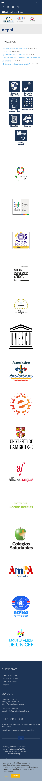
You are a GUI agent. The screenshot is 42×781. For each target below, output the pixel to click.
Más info (7, 776)
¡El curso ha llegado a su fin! (14, 54)
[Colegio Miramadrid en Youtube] (13, 7)
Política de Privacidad (17, 749)
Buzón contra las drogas (13, 12)
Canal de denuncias (12, 751)
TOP (21, 738)
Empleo (6, 684)
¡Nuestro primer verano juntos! (15, 48)
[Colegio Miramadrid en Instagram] (18, 7)
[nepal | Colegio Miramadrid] (9, 21)
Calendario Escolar (10, 681)
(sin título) (7, 51)
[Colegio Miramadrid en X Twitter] (8, 7)
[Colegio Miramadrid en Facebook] (3, 7)
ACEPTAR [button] (15, 776)
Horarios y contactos (11, 678)
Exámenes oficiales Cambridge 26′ (16, 64)
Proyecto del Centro (10, 675)
